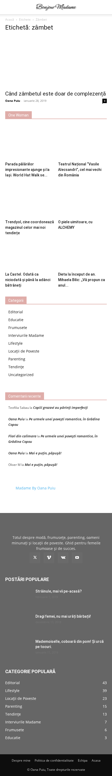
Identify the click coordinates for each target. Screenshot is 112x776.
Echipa (83, 760)
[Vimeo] (49, 557)
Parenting (16, 358)
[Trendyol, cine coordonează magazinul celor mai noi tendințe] (29, 200)
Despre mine (21, 760)
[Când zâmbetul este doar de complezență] (56, 62)
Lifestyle (15, 343)
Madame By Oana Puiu (35, 487)
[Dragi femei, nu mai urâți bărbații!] (18, 623)
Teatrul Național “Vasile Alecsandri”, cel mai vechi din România (79, 169)
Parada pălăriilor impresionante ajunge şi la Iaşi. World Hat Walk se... (27, 169)
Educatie (15, 319)
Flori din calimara (22, 436)
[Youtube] (77, 557)
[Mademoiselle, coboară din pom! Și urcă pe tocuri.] (18, 648)
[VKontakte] (63, 557)
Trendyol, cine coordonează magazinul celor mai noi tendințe (29, 227)
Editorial (15, 311)
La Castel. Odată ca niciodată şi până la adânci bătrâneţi (27, 279)
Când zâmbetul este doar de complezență (55, 94)
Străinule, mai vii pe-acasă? (58, 591)
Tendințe (16, 366)
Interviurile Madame (26, 335)
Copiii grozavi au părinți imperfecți (60, 407)
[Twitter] (35, 557)
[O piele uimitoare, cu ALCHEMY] (82, 200)
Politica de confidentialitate (54, 760)
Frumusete (17, 327)
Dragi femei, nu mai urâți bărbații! (63, 616)
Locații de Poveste (23, 351)
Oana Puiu (12, 101)
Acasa (96, 760)
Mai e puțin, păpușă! (45, 453)
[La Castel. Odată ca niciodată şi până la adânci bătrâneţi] (29, 253)
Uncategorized (21, 374)
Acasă (9, 19)
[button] (9, 7)
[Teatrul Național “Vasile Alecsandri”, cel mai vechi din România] (82, 143)
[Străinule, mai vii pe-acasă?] (18, 598)
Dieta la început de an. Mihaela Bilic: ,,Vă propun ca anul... (81, 279)
